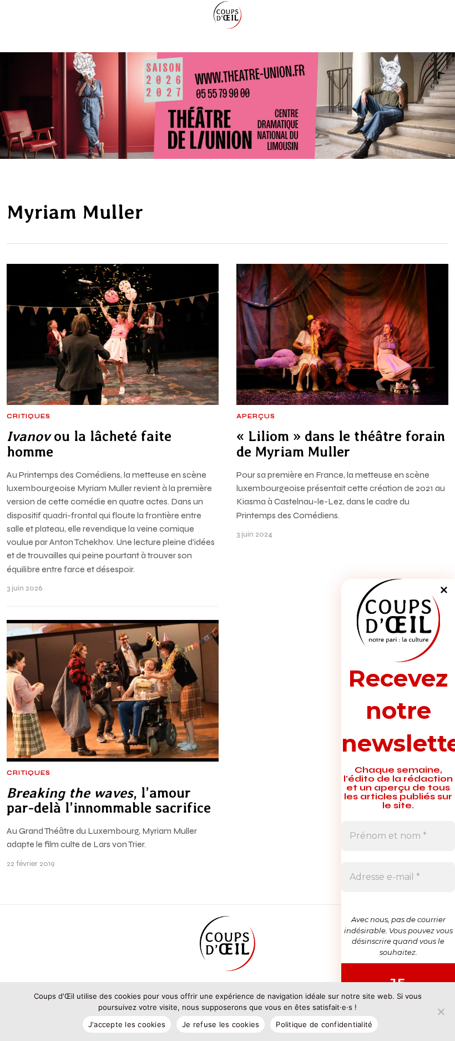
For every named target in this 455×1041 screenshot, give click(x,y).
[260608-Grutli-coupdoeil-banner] (227, 105)
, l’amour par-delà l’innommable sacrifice (109, 800)
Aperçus (255, 416)
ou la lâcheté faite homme (89, 444)
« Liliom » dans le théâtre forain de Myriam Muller (340, 444)
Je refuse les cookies (220, 1024)
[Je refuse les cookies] (441, 1011)
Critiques (28, 416)
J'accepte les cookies (126, 1024)
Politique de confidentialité (324, 1024)
